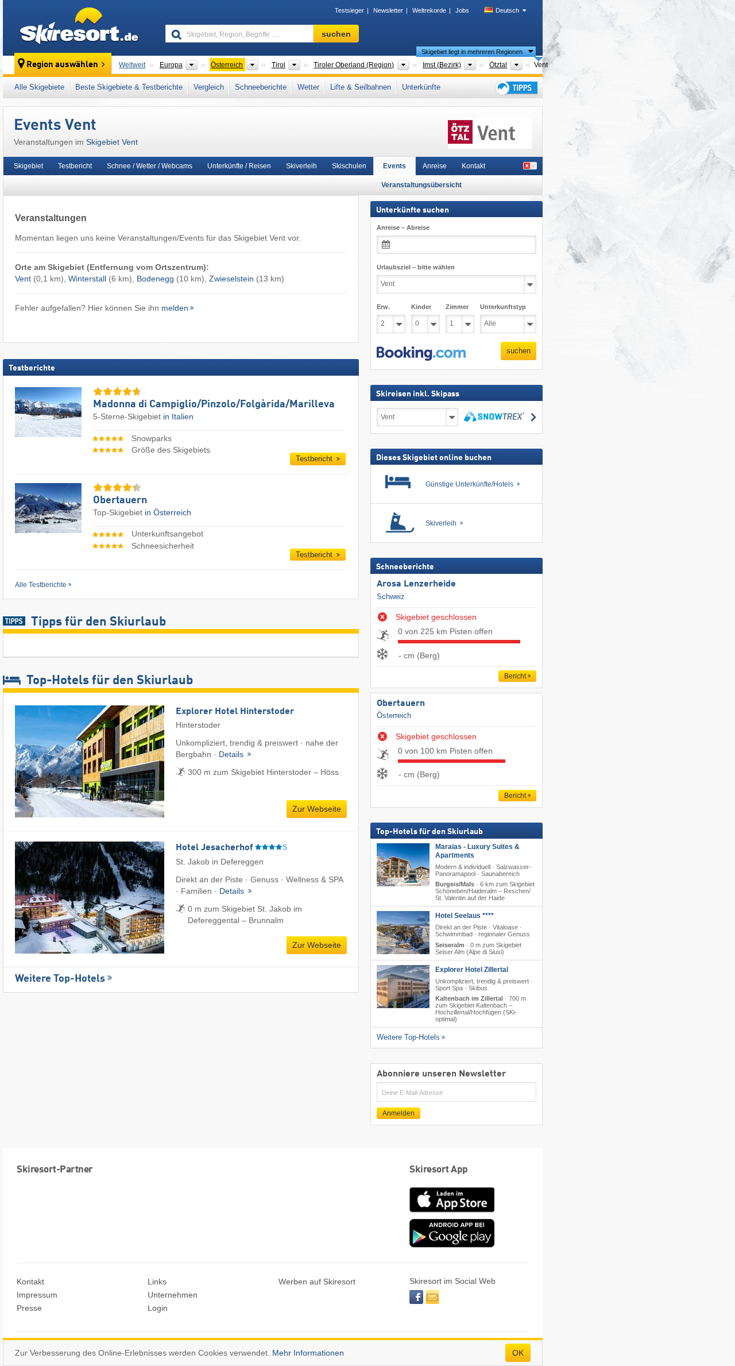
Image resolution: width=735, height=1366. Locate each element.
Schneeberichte (261, 87)
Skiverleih (301, 166)
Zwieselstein (231, 278)
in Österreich (168, 512)
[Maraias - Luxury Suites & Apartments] (403, 864)
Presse (29, 1308)
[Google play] (451, 1244)
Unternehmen (173, 1294)
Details (232, 754)
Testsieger (349, 10)
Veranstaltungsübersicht (421, 185)
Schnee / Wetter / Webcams (149, 166)
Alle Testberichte (41, 585)
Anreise (435, 166)
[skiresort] (79, 27)
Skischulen (349, 166)
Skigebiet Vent (112, 141)
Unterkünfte (421, 87)
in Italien (178, 416)
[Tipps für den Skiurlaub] (516, 87)
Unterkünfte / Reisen (239, 166)
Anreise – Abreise (403, 227)
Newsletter (388, 10)
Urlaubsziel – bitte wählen (416, 266)
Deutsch (507, 10)
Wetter (308, 87)
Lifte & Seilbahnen (360, 87)
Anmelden (398, 1113)
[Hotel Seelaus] (403, 932)
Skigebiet (28, 166)
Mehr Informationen (308, 1352)
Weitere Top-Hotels (60, 979)
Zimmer (457, 306)
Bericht (515, 676)
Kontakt (473, 166)
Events (394, 166)
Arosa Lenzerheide (416, 584)
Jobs (462, 10)
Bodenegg (155, 278)
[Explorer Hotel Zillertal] (403, 986)
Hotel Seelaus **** (464, 916)
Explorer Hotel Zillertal (471, 969)
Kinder (421, 306)
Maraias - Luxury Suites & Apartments (477, 850)
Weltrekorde (429, 10)
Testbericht (75, 166)
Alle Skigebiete (39, 87)
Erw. (383, 306)
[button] (421, 353)
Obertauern (401, 703)
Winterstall (87, 278)
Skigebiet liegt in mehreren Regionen (472, 51)
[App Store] (451, 1213)
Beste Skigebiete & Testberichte (129, 87)
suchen (518, 350)
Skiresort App (438, 1170)
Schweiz (391, 596)
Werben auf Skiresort (316, 1281)
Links (157, 1281)
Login (158, 1308)
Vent (23, 278)
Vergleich (209, 87)
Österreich (394, 715)
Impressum (37, 1294)
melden (174, 307)
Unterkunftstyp (503, 306)
